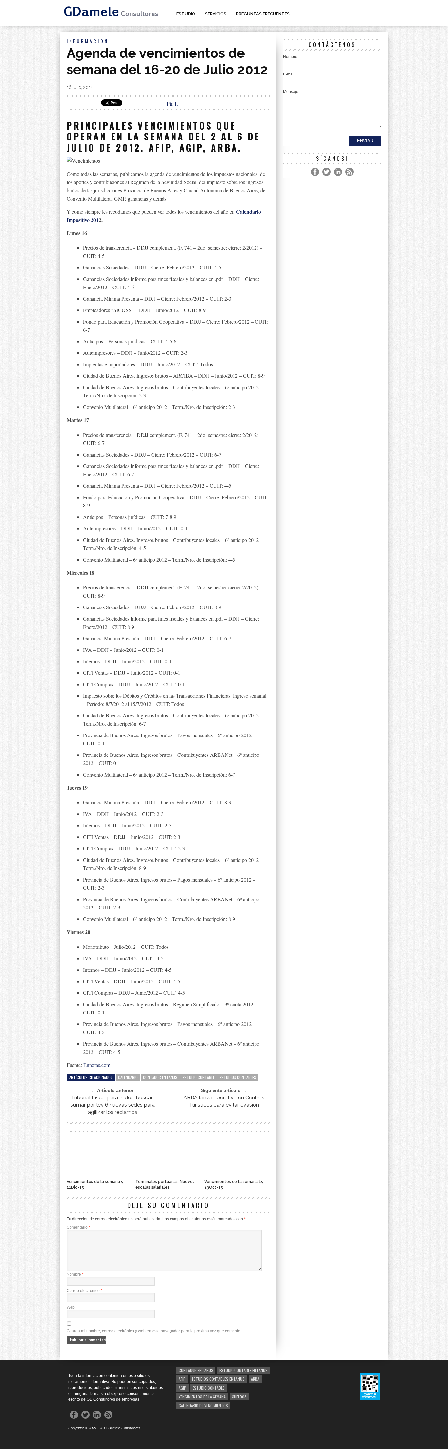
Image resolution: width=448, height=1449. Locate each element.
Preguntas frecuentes (263, 13)
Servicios (215, 13)
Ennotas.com (96, 1064)
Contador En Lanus (160, 1077)
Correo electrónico (84, 1291)
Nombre (75, 1274)
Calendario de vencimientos (203, 1405)
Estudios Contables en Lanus (218, 1379)
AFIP (182, 1379)
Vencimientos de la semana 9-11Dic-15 (96, 1184)
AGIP (182, 1388)
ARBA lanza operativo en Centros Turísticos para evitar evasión (223, 1101)
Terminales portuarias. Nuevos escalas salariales (164, 1184)
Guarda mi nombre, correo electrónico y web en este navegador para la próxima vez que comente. (154, 1331)
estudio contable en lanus (243, 1370)
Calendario (128, 1077)
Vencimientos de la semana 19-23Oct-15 (235, 1184)
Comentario (78, 1227)
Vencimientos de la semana (202, 1396)
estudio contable (198, 1077)
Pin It (172, 103)
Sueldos (239, 1396)
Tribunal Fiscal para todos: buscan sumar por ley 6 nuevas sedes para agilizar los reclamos (113, 1105)
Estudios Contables (238, 1077)
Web (71, 1307)
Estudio (185, 13)
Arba (255, 1379)
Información (88, 40)
